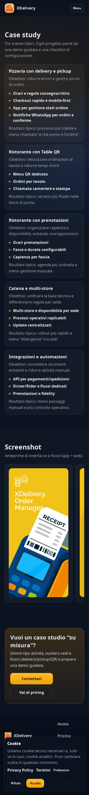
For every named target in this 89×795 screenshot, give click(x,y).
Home (63, 724)
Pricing (64, 735)
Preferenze (61, 770)
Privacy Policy (20, 770)
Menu (77, 8)
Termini (43, 770)
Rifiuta (15, 783)
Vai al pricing (31, 692)
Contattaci (32, 678)
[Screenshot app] (44, 533)
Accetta (35, 783)
